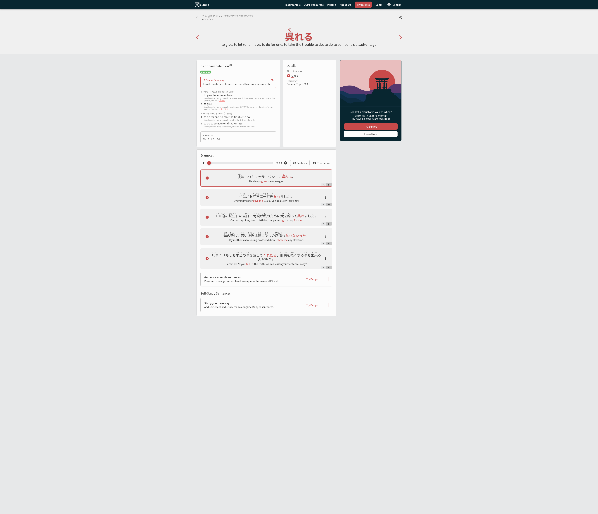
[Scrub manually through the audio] (241, 163)
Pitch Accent (293, 71)
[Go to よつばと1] (197, 17)
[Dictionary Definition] (230, 66)
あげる (222, 100)
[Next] (400, 37)
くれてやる (223, 109)
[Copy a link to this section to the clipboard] (234, 66)
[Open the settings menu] (285, 163)
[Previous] (197, 37)
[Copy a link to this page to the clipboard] (400, 17)
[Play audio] (204, 163)
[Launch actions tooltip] (325, 178)
